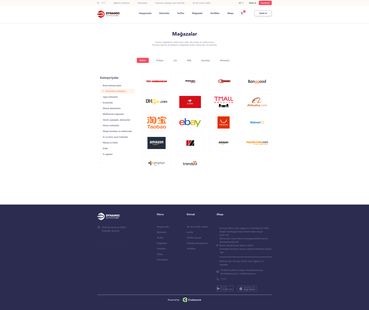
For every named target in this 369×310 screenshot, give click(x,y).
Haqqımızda (145, 13)
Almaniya (224, 60)
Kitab (105, 148)
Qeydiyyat (265, 3)
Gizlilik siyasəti (194, 237)
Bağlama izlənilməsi (121, 3)
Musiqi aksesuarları (112, 108)
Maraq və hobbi (110, 142)
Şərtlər (190, 232)
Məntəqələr (142, 3)
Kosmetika (108, 102)
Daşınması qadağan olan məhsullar (170, 3)
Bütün (143, 60)
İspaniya (205, 60)
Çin (175, 60)
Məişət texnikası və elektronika (117, 131)
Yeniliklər (215, 13)
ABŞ (189, 60)
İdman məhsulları (111, 125)
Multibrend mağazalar (113, 114)
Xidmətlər (164, 13)
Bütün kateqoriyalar (112, 85)
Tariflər (180, 13)
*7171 (103, 3)
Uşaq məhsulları (110, 96)
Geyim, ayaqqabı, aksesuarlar (116, 119)
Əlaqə (230, 13)
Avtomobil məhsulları (115, 91)
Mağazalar (197, 13)
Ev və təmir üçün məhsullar (115, 137)
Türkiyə (159, 60)
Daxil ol (252, 3)
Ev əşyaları (108, 154)
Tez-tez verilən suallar (202, 3)
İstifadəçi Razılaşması (197, 243)
